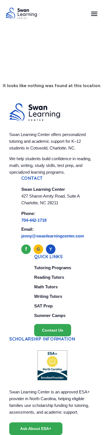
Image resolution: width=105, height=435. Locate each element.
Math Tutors (46, 286)
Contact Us (52, 330)
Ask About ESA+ (35, 428)
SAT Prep (43, 305)
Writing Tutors (48, 296)
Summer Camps (50, 315)
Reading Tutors (49, 277)
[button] (94, 13)
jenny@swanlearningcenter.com (52, 236)
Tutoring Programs (52, 267)
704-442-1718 (33, 220)
